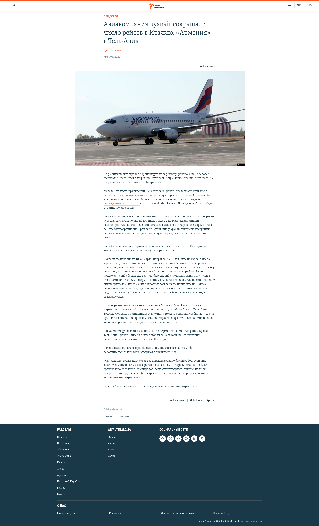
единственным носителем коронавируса (131, 195)
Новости (62, 437)
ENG (299, 5)
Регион (61, 488)
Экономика (64, 456)
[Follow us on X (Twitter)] (170, 439)
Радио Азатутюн (66, 513)
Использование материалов (177, 513)
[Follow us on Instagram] (186, 439)
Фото (111, 450)
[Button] (207, 66)
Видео (112, 437)
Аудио (111, 456)
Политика (63, 443)
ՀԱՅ (309, 5)
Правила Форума (223, 513)
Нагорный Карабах (68, 481)
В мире (61, 494)
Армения (62, 475)
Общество (111, 16)
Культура (62, 462)
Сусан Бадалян (112, 50)
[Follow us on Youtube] (178, 439)
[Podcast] (202, 439)
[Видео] (289, 5)
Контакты (115, 513)
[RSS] (194, 439)
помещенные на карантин (122, 203)
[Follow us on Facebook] (163, 439)
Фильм (112, 443)
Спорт (60, 469)
